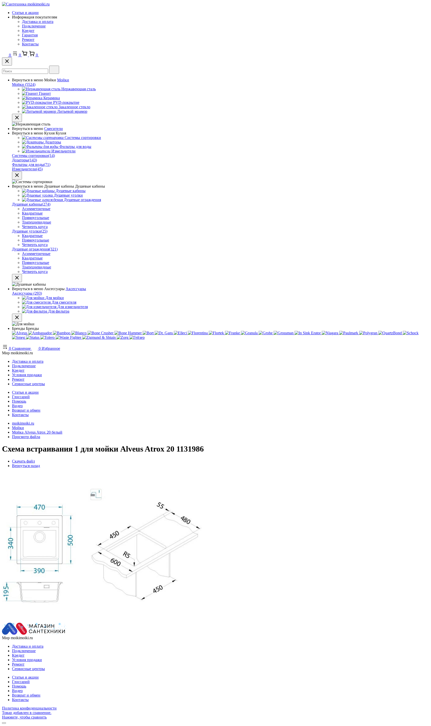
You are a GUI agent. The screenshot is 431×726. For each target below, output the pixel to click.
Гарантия (30, 35)
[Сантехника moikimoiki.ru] (26, 4)
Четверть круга (35, 227)
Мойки (63, 80)
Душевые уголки (29, 231)
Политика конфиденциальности (29, 708)
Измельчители (27, 169)
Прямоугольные (35, 218)
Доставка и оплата (37, 21)
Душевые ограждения (35, 249)
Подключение (34, 26)
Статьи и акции (25, 12)
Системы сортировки (33, 155)
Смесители (53, 128)
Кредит (28, 30)
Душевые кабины (31, 204)
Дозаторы (24, 160)
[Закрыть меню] (17, 118)
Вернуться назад (26, 466)
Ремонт (28, 39)
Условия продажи (27, 375)
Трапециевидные (36, 222)
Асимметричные (36, 209)
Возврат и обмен (26, 410)
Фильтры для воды (31, 164)
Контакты (30, 44)
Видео (17, 406)
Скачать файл (23, 461)
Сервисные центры (28, 384)
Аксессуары (76, 289)
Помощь (19, 401)
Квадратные (32, 213)
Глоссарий (21, 397)
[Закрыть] (7, 61)
